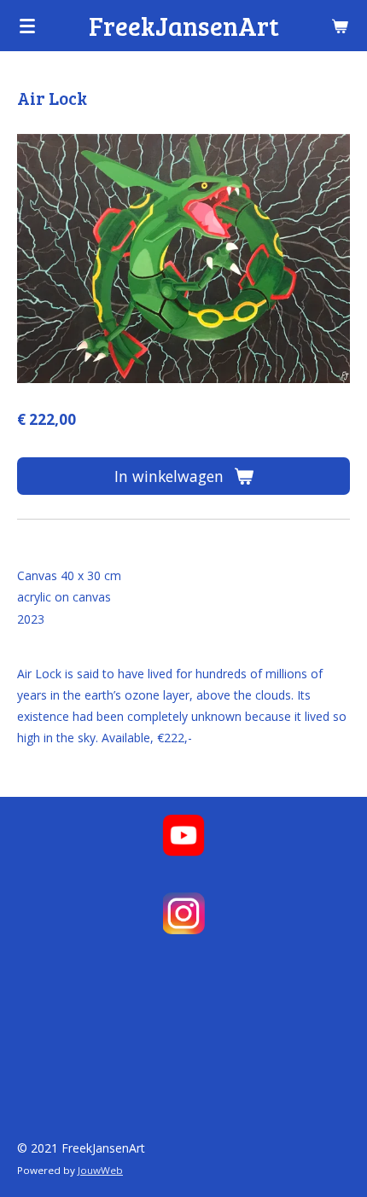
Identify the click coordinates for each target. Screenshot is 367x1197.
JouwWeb (100, 1170)
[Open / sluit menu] (27, 26)
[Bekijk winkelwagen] (339, 26)
